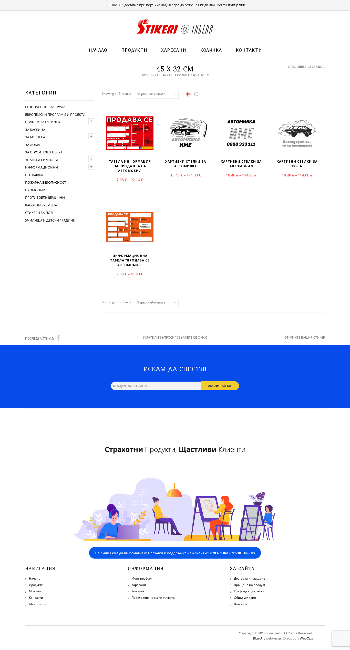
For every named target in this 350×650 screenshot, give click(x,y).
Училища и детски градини (50, 220)
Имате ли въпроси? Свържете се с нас (175, 337)
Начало (98, 50)
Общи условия (245, 597)
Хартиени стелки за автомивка (185, 163)
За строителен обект (43, 152)
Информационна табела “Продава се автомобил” (130, 260)
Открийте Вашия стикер (304, 337)
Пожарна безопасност (45, 182)
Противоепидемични (45, 197)
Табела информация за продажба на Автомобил (130, 166)
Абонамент (37, 604)
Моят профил (141, 578)
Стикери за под (39, 212)
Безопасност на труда (45, 106)
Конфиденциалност (249, 591)
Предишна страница (306, 66)
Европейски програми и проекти (55, 114)
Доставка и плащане (249, 578)
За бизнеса (35, 137)
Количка (211, 50)
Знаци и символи (41, 160)
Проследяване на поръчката (153, 597)
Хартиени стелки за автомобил (241, 163)
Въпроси (240, 604)
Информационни (41, 167)
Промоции (35, 190)
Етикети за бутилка (42, 122)
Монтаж (35, 591)
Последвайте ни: (39, 338)
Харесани (173, 50)
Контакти (249, 50)
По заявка (34, 175)
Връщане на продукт (249, 585)
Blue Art (259, 638)
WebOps (306, 638)
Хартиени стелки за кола (297, 163)
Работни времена (41, 205)
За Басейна (35, 129)
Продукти (134, 50)
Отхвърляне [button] (236, 5)
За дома (32, 144)
